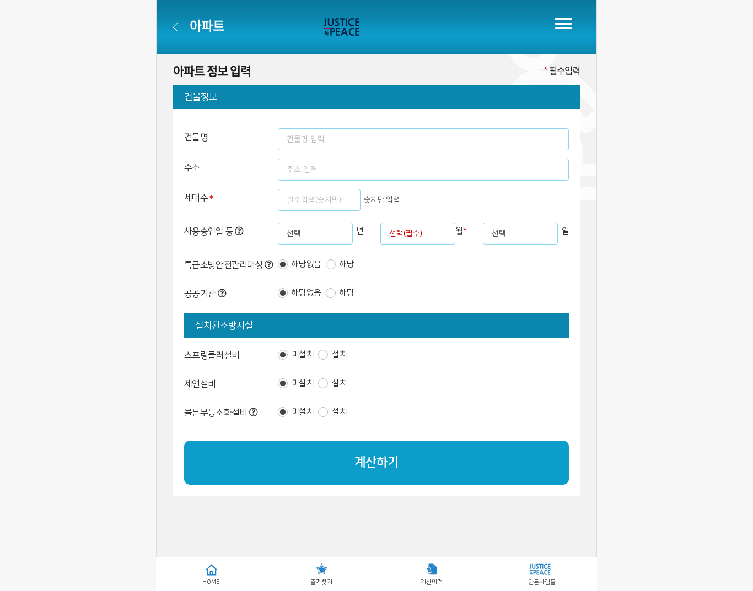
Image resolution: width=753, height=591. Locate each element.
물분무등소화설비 (216, 413)
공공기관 (201, 294)
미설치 (303, 354)
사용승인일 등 (209, 231)
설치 (339, 354)
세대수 (198, 198)
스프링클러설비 (211, 355)
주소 (192, 167)
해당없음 (306, 264)
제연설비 (200, 384)
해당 (347, 264)
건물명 (196, 137)
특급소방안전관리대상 (224, 265)
